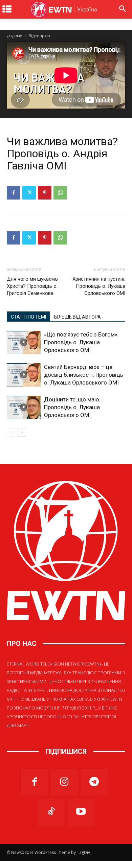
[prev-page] (11, 432)
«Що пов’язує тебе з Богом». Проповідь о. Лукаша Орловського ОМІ (81, 342)
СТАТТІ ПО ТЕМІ (28, 317)
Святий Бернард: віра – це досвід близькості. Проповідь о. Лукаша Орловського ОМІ (83, 375)
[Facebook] (13, 193)
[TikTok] (51, 812)
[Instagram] (64, 782)
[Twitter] (29, 193)
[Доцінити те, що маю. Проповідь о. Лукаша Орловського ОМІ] (24, 407)
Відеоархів (39, 36)
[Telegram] (94, 782)
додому (14, 36)
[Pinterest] (44, 193)
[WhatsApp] (60, 193)
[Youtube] (81, 812)
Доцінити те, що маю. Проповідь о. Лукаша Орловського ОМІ (72, 407)
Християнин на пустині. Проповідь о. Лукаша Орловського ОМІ (98, 286)
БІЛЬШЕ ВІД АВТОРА (77, 317)
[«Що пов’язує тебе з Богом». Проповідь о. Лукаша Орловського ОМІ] (24, 342)
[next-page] (22, 432)
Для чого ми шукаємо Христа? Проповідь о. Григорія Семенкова (32, 286)
